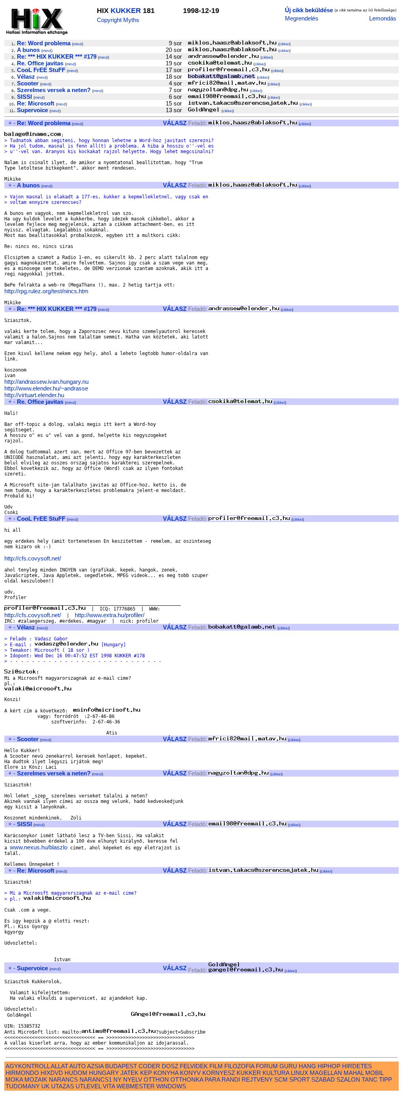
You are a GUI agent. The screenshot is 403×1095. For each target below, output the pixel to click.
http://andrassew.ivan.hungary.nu (46, 381)
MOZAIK (35, 1079)
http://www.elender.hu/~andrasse (46, 388)
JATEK (129, 1072)
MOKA (14, 1079)
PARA (212, 1079)
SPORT (299, 1079)
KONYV (190, 1072)
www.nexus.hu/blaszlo (38, 847)
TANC (369, 1079)
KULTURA (276, 1072)
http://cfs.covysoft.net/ (32, 558)
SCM (281, 1079)
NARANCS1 (95, 1079)
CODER (149, 1066)
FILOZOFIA (239, 1066)
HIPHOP (329, 1066)
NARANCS (63, 1079)
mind (77, 44)
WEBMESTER (135, 1086)
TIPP (385, 1079)
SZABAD (323, 1079)
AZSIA (95, 1066)
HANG (307, 1066)
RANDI (231, 1079)
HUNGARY (104, 1072)
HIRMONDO (22, 1072)
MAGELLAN (326, 1072)
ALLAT (59, 1066)
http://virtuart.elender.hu (34, 395)
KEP (146, 1072)
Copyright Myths (118, 20)
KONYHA (165, 1072)
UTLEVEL (88, 1086)
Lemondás (382, 18)
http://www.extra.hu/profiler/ (109, 615)
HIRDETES (357, 1066)
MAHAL (354, 1072)
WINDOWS (171, 1086)
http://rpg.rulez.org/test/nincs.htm (46, 291)
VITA (109, 1086)
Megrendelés (301, 18)
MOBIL (374, 1072)
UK (45, 1086)
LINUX (299, 1072)
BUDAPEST (121, 1066)
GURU (288, 1066)
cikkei (284, 44)
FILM (216, 1066)
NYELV (132, 1079)
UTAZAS (62, 1086)
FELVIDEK (194, 1066)
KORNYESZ (218, 1072)
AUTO (77, 1066)
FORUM (267, 1066)
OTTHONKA (186, 1079)
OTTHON (156, 1079)
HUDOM (76, 1072)
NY (117, 1079)
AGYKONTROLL (28, 1066)
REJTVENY (257, 1079)
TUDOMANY (23, 1086)
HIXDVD (52, 1072)
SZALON (348, 1079)
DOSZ (170, 1066)
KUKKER (126, 11)
